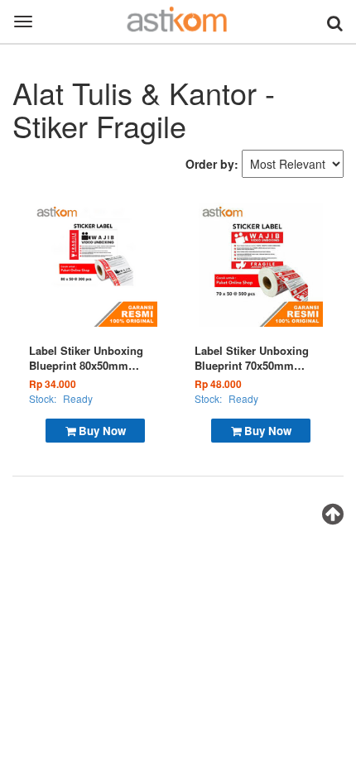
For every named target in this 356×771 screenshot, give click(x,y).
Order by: (211, 164)
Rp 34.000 (52, 384)
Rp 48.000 (218, 384)
